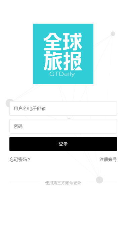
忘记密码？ (20, 159)
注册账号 (108, 159)
